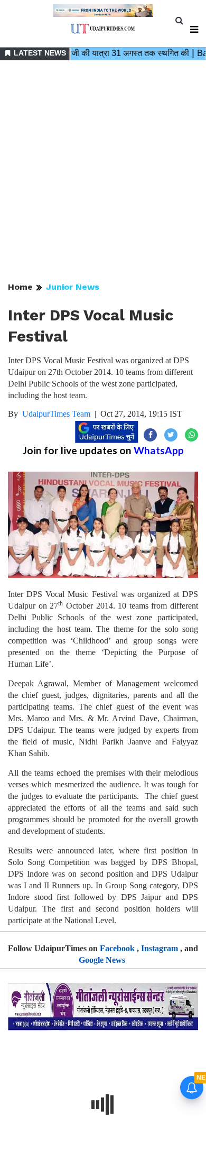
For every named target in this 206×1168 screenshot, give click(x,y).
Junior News (72, 287)
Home (20, 287)
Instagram (159, 948)
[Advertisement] (103, 172)
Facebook (117, 948)
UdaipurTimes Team (56, 413)
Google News (102, 959)
